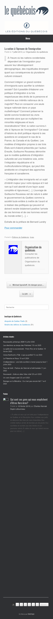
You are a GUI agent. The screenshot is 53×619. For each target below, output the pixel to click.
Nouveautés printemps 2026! (14, 342)
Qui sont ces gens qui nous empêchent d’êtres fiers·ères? (29, 401)
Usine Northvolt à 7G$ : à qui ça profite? (18, 355)
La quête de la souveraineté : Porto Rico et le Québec (23, 349)
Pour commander (13, 227)
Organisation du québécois (37, 51)
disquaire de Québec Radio (15, 321)
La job (26, 293)
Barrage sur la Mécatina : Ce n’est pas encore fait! (22, 381)
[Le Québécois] (26, 11)
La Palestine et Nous (11, 358)
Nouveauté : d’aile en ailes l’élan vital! (17, 374)
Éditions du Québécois (20, 237)
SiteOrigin (31, 614)
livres (32, 237)
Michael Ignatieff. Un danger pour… (26, 285)
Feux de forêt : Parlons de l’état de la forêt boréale (22, 368)
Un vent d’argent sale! (11, 377)
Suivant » (44, 605)
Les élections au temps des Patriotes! (17, 345)
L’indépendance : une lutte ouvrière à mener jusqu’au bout (24, 362)
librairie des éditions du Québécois (17, 324)
